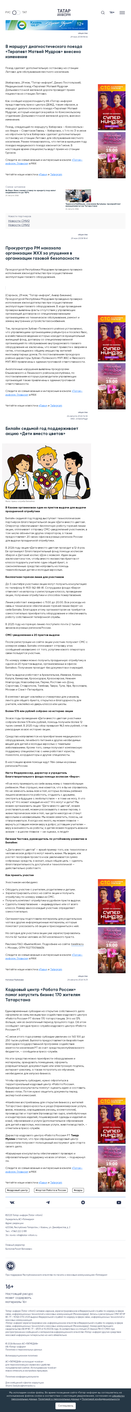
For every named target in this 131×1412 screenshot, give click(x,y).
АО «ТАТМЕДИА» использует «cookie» (24, 1362)
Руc (8, 12)
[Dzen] (83, 1202)
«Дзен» (42, 174)
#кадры (78, 1190)
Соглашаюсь (65, 1406)
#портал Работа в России (51, 1190)
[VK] (12, 1203)
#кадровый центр (17, 1190)
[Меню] (123, 13)
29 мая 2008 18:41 (79, 238)
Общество (83, 33)
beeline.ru (77, 944)
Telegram (56, 174)
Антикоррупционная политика (21, 1356)
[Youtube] (119, 1202)
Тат (24, 12)
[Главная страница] (63, 12)
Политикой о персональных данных (58, 1399)
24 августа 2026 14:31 (77, 980)
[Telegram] (47, 1202)
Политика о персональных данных (23, 1350)
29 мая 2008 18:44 (79, 37)
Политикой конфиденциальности (101, 1399)
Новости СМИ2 (19, 221)
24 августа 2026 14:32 (77, 416)
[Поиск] (103, 12)
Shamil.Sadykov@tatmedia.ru (20, 1386)
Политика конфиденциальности (22, 1377)
